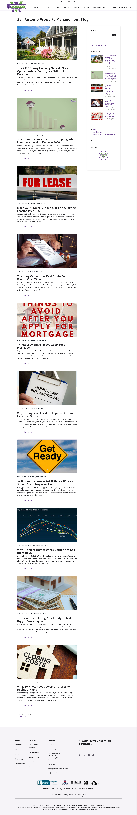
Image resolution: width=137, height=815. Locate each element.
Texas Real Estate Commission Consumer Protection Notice (68, 794)
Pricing (17, 754)
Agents (66, 7)
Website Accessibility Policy (88, 809)
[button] (92, 45)
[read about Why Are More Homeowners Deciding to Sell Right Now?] (47, 525)
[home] (16, 7)
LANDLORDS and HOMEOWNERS (104, 134)
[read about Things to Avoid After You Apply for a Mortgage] (47, 320)
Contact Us (52, 749)
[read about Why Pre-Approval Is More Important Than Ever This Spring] (47, 388)
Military (18, 749)
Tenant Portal (34, 757)
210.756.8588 (65, 2)
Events (94, 129)
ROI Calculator (34, 762)
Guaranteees (20, 764)
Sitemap (91, 805)
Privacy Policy (100, 805)
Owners (47, 7)
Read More (24, 90)
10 (28, 717)
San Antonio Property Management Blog (53, 19)
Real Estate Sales (99, 7)
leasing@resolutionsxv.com (58, 769)
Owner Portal (34, 752)
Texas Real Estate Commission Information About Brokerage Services (68, 796)
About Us (51, 745)
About (86, 7)
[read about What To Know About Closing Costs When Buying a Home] (47, 662)
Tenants (57, 7)
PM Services (36, 7)
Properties (76, 7)
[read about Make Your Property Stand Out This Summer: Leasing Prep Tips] (47, 183)
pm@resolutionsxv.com (56, 773)
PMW (85, 805)
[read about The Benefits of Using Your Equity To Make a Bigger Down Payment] (47, 593)
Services (18, 745)
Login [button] (76, 2)
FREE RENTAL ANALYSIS (121, 7)
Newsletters (97, 132)
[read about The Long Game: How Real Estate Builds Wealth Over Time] (47, 251)
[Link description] (48, 782)
